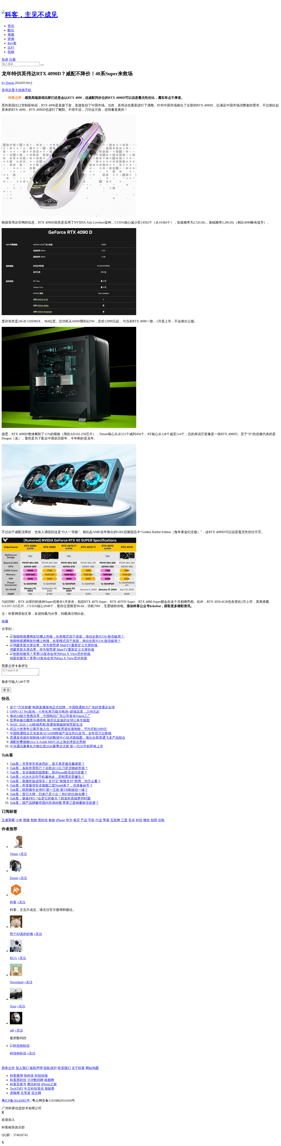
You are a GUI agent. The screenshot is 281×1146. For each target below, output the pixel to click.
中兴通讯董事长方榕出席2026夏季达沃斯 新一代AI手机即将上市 (56, 746)
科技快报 (41, 1075)
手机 (28, 90)
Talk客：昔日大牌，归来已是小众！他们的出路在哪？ (49, 794)
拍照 (154, 820)
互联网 (115, 820)
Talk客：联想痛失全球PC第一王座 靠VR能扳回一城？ (49, 789)
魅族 (52, 820)
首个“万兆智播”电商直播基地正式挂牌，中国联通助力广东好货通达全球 (62, 707)
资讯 (11, 26)
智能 (33, 820)
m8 (12, 1030)
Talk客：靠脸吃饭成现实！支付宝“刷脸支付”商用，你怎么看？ (55, 781)
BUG (13, 958)
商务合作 (8, 1068)
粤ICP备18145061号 (16, 1100)
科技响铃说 (18, 1053)
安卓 (131, 820)
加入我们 (22, 1068)
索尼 (76, 820)
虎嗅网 (15, 1093)
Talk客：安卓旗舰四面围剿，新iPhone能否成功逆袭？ (48, 772)
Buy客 (12, 43)
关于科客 (78, 1068)
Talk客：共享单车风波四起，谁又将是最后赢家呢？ (47, 764)
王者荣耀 (8, 820)
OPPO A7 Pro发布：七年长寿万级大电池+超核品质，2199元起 (55, 711)
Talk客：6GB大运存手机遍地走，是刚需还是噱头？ (47, 777)
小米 (19, 820)
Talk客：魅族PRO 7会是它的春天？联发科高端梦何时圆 (50, 798)
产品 (84, 820)
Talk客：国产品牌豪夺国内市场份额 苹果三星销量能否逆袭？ (54, 802)
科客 (13, 902)
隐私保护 (50, 1068)
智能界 (50, 1088)
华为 (69, 820)
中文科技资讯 (34, 1088)
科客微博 (16, 1075)
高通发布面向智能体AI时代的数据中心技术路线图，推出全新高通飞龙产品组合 (67, 737)
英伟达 (7, 90)
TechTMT (16, 1088)
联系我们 (64, 1068)
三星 (124, 820)
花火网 (36, 1093)
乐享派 (25, 1093)
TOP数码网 (35, 1080)
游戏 (21, 90)
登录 (5, 59)
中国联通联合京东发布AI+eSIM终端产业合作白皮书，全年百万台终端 (60, 733)
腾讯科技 (33, 1084)
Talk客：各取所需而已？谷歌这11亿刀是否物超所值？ (49, 768)
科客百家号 (18, 1084)
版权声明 (36, 1068)
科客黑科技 (18, 1080)
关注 (23, 854)
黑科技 (43, 820)
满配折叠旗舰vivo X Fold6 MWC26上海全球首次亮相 (48, 742)
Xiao (13, 1006)
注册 (12, 59)
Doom (14, 878)
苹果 (106, 820)
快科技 (29, 1075)
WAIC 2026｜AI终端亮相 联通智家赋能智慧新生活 (46, 724)
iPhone (60, 820)
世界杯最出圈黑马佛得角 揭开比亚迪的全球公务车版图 (50, 720)
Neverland (16, 982)
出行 (11, 47)
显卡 (15, 90)
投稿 (11, 52)
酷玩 (11, 30)
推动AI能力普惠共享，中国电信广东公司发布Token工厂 (50, 716)
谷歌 (161, 820)
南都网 (49, 1080)
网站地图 (92, 1068)
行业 (98, 820)
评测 (11, 39)
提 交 (6, 689)
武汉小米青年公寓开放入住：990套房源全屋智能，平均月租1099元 (58, 729)
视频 (11, 34)
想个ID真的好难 (21, 934)
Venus (14, 854)
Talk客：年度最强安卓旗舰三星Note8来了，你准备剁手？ (51, 785)
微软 (146, 820)
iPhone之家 (49, 1084)
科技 (139, 820)
